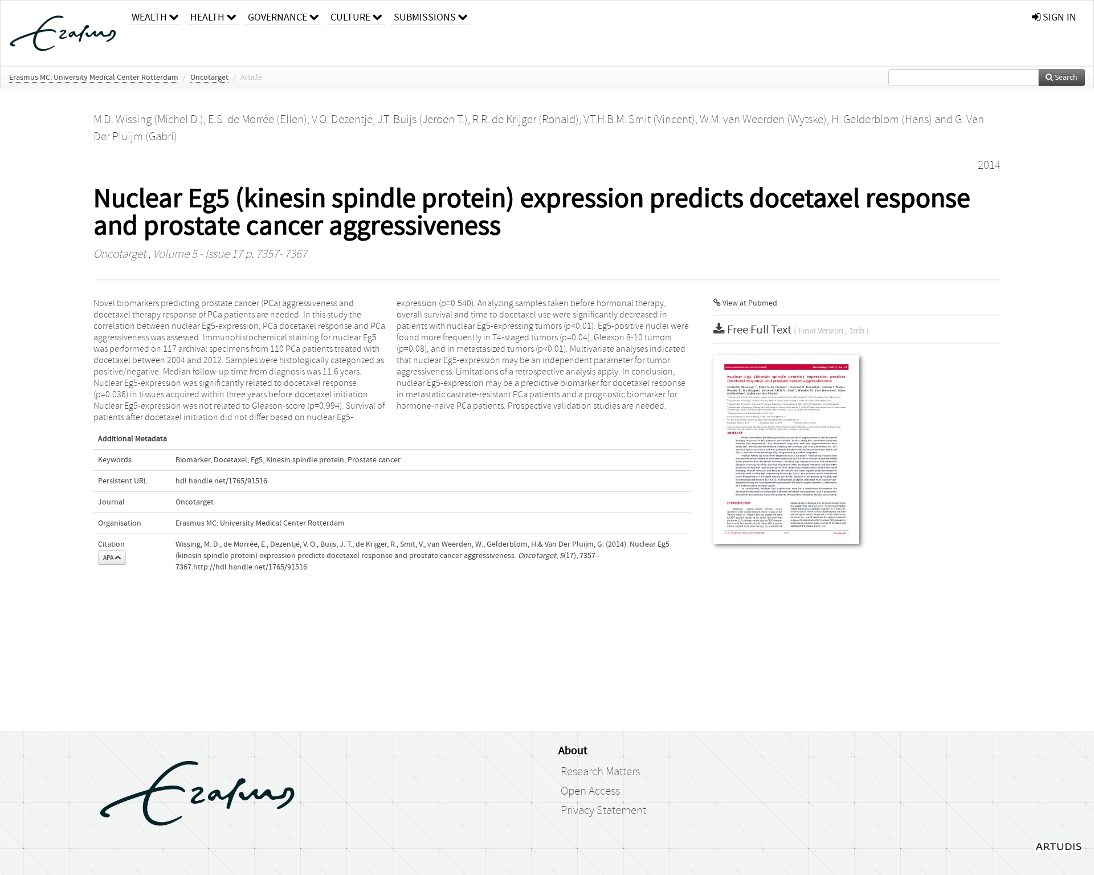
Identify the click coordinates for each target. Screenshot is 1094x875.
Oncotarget (209, 77)
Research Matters (600, 772)
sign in (1058, 17)
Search (1065, 77)
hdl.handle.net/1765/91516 (221, 481)
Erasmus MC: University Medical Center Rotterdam (93, 77)
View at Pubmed (749, 303)
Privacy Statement (603, 810)
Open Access (590, 791)
